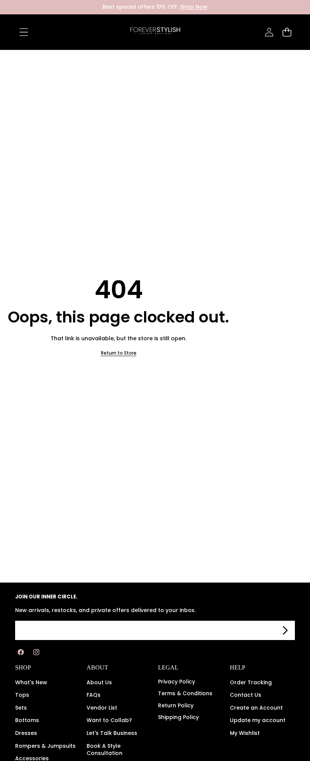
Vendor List (102, 707)
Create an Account (256, 707)
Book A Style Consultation (104, 749)
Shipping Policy (178, 717)
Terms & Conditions (185, 693)
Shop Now (194, 7)
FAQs (94, 695)
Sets (21, 707)
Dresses (26, 733)
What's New (31, 682)
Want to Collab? (109, 720)
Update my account (257, 720)
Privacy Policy (176, 681)
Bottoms (27, 720)
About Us (99, 682)
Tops (22, 695)
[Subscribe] (285, 630)
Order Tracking (251, 682)
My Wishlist (245, 733)
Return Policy (176, 705)
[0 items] (286, 31)
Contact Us (245, 695)
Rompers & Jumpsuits (45, 746)
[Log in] (268, 31)
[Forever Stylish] (155, 32)
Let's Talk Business (112, 733)
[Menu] (23, 31)
